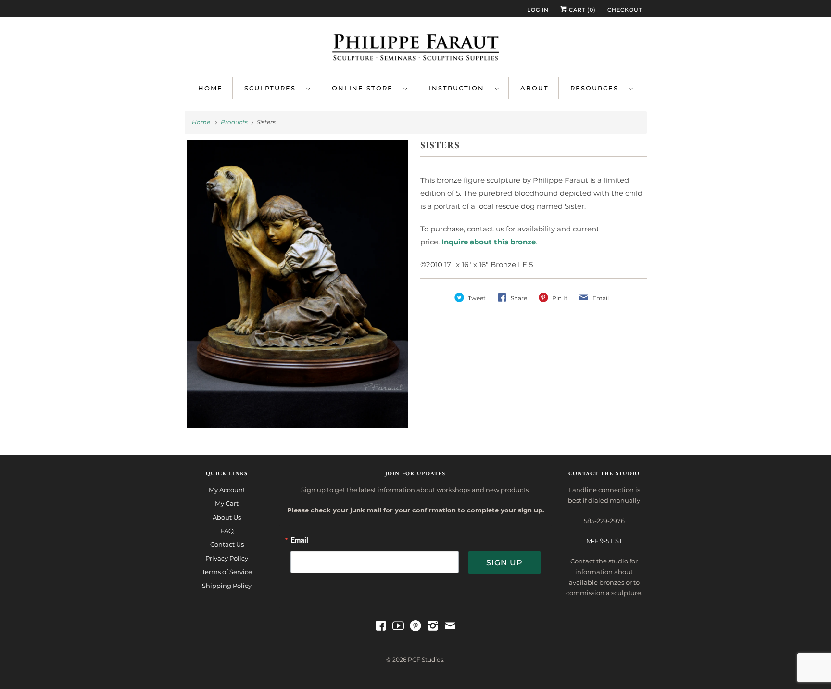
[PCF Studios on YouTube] (398, 626)
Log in (538, 9)
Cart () (581, 9)
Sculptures (273, 88)
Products (235, 122)
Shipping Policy (227, 585)
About (534, 88)
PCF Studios (425, 659)
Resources (597, 88)
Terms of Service (227, 571)
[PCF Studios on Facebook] (381, 626)
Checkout (624, 9)
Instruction (459, 88)
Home (210, 88)
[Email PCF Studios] (450, 626)
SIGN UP (504, 562)
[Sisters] (298, 284)
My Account (227, 490)
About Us (227, 517)
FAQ (227, 531)
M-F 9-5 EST (604, 541)
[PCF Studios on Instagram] (433, 626)
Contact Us (227, 544)
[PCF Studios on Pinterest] (415, 626)
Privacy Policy (226, 558)
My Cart (227, 503)
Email (299, 540)
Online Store (365, 88)
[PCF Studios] (415, 48)
